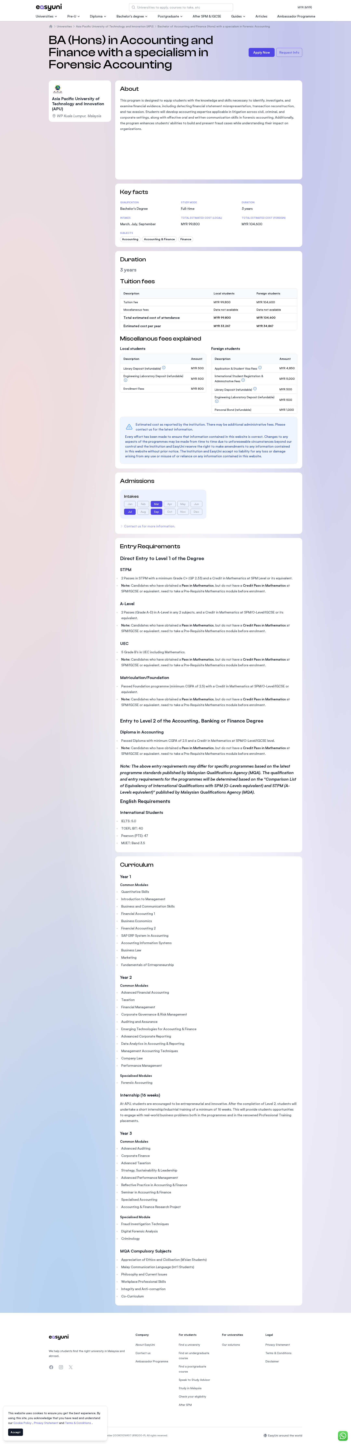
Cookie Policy (22, 1423)
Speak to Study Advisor (194, 1379)
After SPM (185, 1404)
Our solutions (231, 1344)
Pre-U (71, 16)
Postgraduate (168, 16)
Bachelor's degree (130, 16)
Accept (16, 1432)
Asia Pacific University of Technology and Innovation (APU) (115, 26)
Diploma (96, 16)
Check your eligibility (192, 1396)
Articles (261, 16)
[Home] (51, 26)
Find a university (189, 1344)
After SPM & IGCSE (207, 16)
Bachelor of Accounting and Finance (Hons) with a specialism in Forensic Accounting (214, 26)
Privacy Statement (46, 1423)
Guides (236, 16)
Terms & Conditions (78, 1423)
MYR (305, 7)
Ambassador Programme (296, 16)
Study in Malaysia (190, 1388)
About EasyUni (145, 1344)
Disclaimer (272, 1361)
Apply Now (261, 52)
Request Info (289, 52)
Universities (44, 16)
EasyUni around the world (285, 1435)
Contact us (143, 1353)
